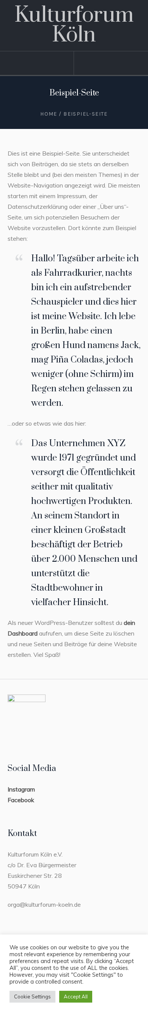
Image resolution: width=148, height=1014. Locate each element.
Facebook (21, 800)
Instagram (21, 789)
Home (48, 114)
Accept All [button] (76, 996)
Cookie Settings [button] (32, 996)
